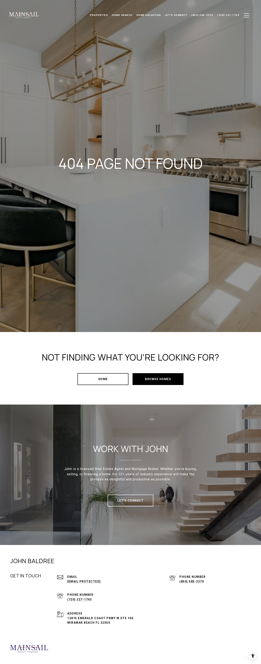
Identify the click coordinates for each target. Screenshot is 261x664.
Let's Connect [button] (130, 500)
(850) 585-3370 (191, 581)
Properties (99, 15)
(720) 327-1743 (79, 599)
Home (103, 379)
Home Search (122, 15)
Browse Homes (158, 379)
